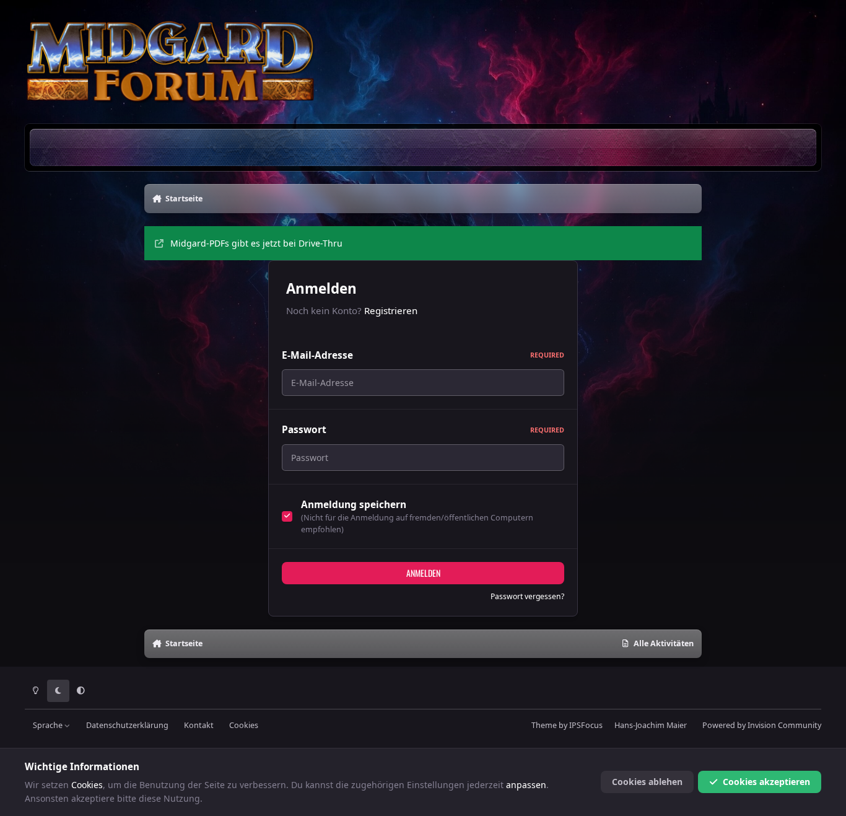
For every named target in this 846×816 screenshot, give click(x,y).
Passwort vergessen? (527, 596)
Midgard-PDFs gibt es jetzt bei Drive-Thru (256, 243)
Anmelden (423, 572)
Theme (544, 725)
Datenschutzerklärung (127, 725)
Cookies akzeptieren (766, 781)
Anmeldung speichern (353, 504)
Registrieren (390, 310)
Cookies (243, 725)
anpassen (526, 785)
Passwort (423, 429)
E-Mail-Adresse (423, 355)
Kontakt (199, 725)
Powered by (761, 725)
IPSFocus (586, 725)
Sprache (48, 725)
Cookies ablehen (647, 781)
